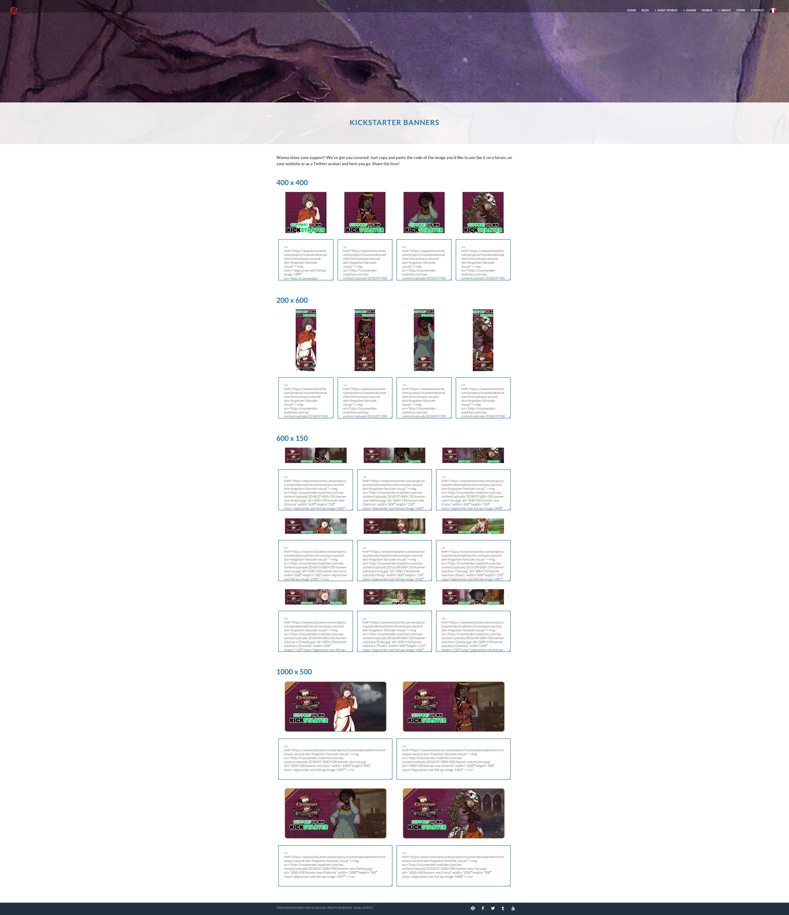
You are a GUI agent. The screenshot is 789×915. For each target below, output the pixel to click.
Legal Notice (363, 907)
